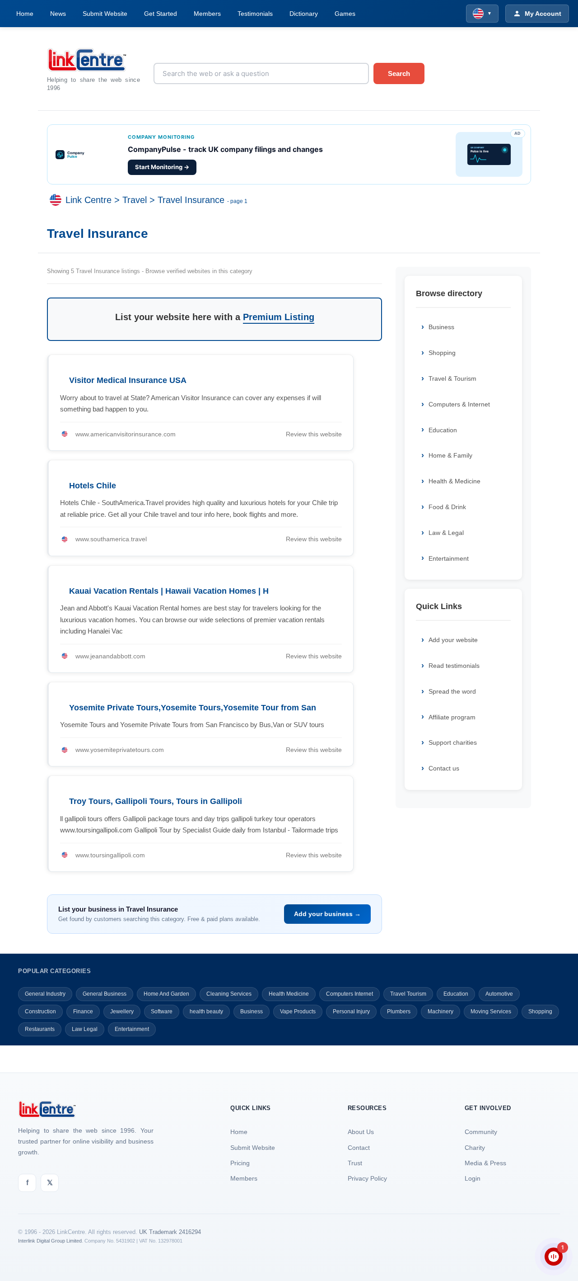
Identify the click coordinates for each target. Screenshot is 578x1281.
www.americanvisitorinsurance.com (125, 434)
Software (161, 1011)
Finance (83, 1011)
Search (399, 73)
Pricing (240, 1163)
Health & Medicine (454, 481)
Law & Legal (446, 532)
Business (441, 327)
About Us (361, 1131)
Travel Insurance (191, 200)
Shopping (442, 352)
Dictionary (303, 13)
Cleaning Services (229, 994)
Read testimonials (454, 665)
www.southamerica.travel (111, 539)
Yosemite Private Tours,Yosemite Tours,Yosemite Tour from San (192, 707)
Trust (355, 1163)
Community (481, 1131)
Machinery (440, 1011)
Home (24, 13)
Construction (40, 1011)
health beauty (206, 1011)
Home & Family (450, 455)
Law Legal (85, 1029)
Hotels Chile (92, 485)
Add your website (453, 639)
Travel (134, 200)
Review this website (314, 434)
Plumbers (398, 1011)
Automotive (499, 994)
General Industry (45, 994)
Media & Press (485, 1163)
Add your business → (327, 913)
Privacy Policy (367, 1178)
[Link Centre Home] (93, 59)
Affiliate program (452, 717)
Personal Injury (351, 1011)
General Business (104, 994)
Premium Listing (278, 317)
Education (443, 430)
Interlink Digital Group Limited (50, 1240)
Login (472, 1178)
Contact (359, 1147)
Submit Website (105, 13)
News (58, 13)
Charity (475, 1147)
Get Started (160, 13)
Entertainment (449, 558)
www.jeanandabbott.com (110, 656)
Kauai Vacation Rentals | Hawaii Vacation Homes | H (169, 591)
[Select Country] (57, 200)
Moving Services (491, 1011)
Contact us (444, 768)
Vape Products (298, 1011)
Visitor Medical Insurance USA (127, 380)
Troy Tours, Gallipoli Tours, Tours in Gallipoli (155, 801)
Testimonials (255, 13)
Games (345, 13)
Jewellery (122, 1011)
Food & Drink (447, 507)
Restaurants (40, 1029)
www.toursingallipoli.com (110, 855)
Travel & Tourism (452, 378)
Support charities (453, 742)
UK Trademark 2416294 (170, 1232)
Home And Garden (166, 994)
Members (207, 13)
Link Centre (88, 200)
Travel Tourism (408, 994)
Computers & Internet (459, 404)
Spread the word (452, 691)
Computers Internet (349, 994)
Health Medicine (289, 994)
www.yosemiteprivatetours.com (119, 749)
